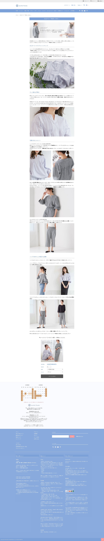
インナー (44, 10)
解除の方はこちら (79, 436)
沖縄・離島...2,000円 (24, 467)
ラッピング (67, 10)
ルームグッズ (49, 10)
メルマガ (17, 443)
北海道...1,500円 (23, 466)
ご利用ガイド (60, 10)
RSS (17, 444)
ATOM (19, 444)
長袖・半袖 (26, 10)
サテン (31, 10)
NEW (17, 10)
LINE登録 (72, 10)
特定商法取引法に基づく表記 (21, 446)
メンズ (39, 10)
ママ (35, 10)
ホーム (17, 15)
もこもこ (21, 10)
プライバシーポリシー (20, 448)
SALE (55, 10)
